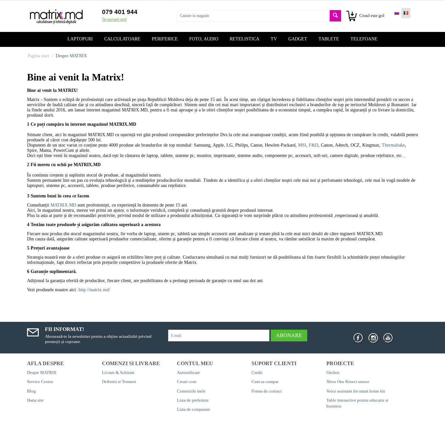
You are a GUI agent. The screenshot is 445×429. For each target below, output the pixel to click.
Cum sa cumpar (265, 381)
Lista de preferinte (193, 400)
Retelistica (244, 38)
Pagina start (38, 55)
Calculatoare (122, 38)
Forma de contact (266, 391)
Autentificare (188, 372)
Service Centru (40, 381)
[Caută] (335, 15)
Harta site (35, 400)
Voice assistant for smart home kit (355, 391)
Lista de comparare (193, 409)
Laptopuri (80, 38)
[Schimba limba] (396, 13)
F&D (313, 145)
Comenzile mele (191, 391)
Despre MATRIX (41, 372)
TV (274, 38)
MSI (302, 145)
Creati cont (186, 381)
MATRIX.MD (63, 205)
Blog (31, 391)
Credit (257, 372)
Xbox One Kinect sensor (347, 381)
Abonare (289, 335)
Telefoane (364, 38)
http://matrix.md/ (94, 289)
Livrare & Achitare (118, 372)
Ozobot (332, 372)
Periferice (165, 38)
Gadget (297, 38)
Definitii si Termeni (119, 381)
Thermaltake (393, 145)
